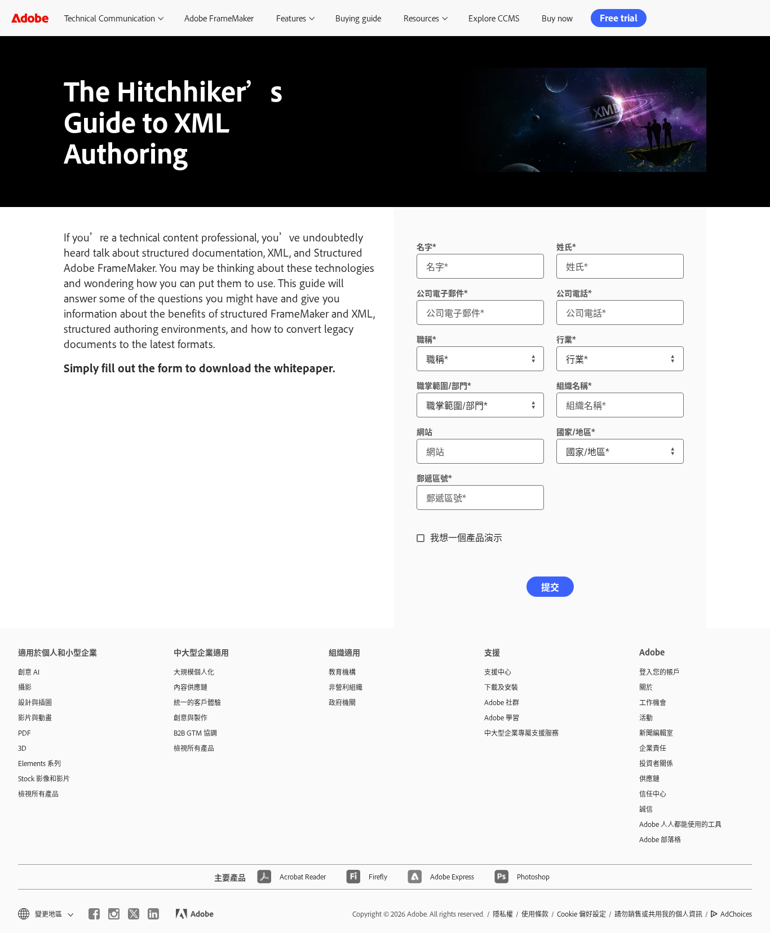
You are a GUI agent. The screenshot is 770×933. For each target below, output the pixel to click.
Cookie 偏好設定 (581, 914)
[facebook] (94, 913)
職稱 (424, 339)
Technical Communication (109, 18)
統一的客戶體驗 (197, 702)
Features (291, 18)
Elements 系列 (39, 763)
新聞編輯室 (656, 733)
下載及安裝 (501, 687)
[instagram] (114, 913)
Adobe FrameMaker (219, 18)
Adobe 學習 (501, 717)
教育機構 (342, 672)
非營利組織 (345, 687)
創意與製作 (190, 717)
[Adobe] (30, 18)
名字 (424, 246)
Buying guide (358, 18)
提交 (550, 586)
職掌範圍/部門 (442, 385)
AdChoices (736, 914)
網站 (424, 431)
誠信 (646, 809)
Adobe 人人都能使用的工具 (680, 824)
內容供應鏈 (190, 687)
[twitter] (133, 913)
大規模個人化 (194, 672)
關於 (646, 687)
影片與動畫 (35, 717)
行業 (564, 339)
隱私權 (503, 914)
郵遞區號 (432, 477)
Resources (421, 18)
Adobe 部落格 (660, 839)
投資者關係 (656, 763)
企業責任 (652, 748)
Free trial (619, 17)
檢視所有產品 (38, 794)
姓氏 (564, 246)
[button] (45, 914)
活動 (646, 717)
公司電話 (572, 292)
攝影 (25, 687)
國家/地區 (573, 431)
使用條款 (534, 914)
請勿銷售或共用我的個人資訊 (658, 914)
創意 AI (28, 672)
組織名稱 (572, 385)
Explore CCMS (493, 18)
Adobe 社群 (501, 702)
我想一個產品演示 (466, 537)
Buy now (557, 18)
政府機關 (342, 702)
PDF (24, 733)
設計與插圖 (35, 702)
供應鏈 (649, 778)
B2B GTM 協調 (195, 733)
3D (22, 748)
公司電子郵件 (440, 292)
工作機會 (652, 702)
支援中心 (497, 672)
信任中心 (652, 794)
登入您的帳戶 (659, 672)
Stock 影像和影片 (44, 778)
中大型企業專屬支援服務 (521, 733)
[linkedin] (153, 913)
